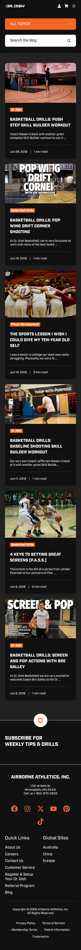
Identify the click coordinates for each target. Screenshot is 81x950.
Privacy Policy (25, 923)
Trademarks (40, 936)
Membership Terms (24, 930)
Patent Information (57, 930)
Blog (8, 892)
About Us (12, 847)
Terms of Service (53, 923)
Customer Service (20, 867)
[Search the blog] (69, 41)
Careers (11, 854)
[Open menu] (74, 6)
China (47, 854)
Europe (49, 861)
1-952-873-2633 (45, 793)
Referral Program (19, 886)
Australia (50, 847)
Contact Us (14, 861)
